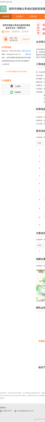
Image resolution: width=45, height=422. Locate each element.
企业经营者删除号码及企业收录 (16, 71)
